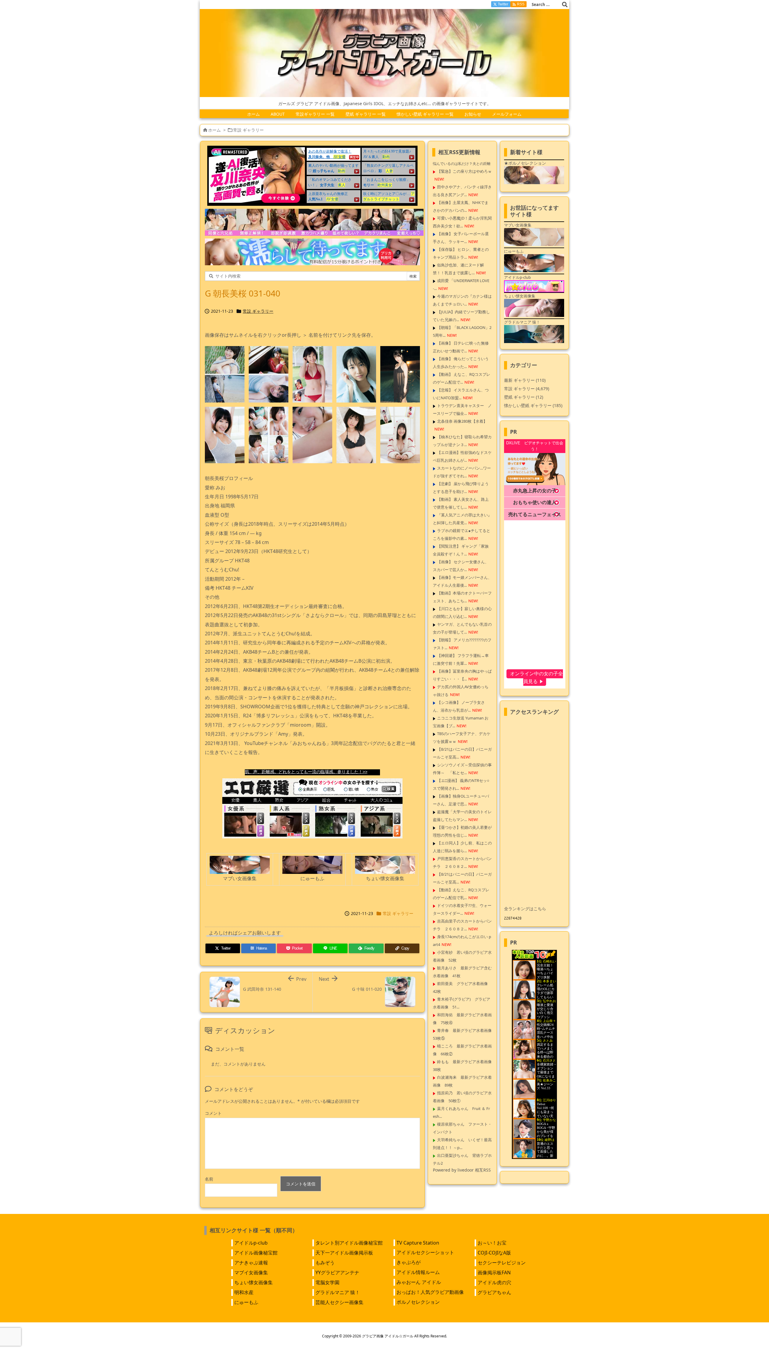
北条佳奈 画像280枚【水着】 (462, 421)
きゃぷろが (409, 1262)
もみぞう (325, 1262)
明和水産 (244, 1292)
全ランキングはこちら (525, 908)
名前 (209, 1179)
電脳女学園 (327, 1282)
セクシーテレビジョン (502, 1262)
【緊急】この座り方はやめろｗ (464, 171)
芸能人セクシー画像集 (339, 1302)
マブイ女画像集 (251, 1272)
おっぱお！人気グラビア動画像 (430, 1292)
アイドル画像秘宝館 (256, 1252)
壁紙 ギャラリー (523, 397)
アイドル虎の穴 (494, 1282)
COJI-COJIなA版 (494, 1252)
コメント (213, 1113)
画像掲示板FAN (494, 1272)
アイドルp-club (251, 1242)
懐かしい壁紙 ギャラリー (533, 405)
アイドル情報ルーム (418, 1272)
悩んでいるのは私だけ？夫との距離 (462, 163)
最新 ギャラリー (525, 380)
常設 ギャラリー (248, 130)
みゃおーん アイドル (419, 1282)
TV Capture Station (418, 1242)
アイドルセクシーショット (425, 1252)
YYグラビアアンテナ (337, 1272)
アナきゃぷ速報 (251, 1262)
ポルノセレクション (418, 1302)
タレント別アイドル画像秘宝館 (349, 1242)
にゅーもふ (246, 1302)
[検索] (564, 4)
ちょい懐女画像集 (253, 1282)
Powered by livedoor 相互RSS (462, 1170)
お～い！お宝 (492, 1242)
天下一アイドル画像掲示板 (344, 1252)
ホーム (214, 130)
